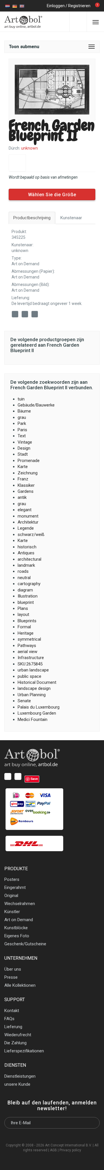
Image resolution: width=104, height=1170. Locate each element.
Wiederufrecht (17, 1034)
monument (28, 516)
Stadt (23, 454)
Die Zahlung (15, 1042)
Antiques (26, 553)
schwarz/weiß (31, 534)
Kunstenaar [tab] (71, 217)
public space (29, 676)
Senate (24, 700)
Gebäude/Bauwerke (36, 405)
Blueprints (27, 620)
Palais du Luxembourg (39, 707)
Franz (23, 479)
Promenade (29, 460)
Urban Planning (32, 694)
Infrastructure (31, 657)
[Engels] (22, 6)
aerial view (27, 651)
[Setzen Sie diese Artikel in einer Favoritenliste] (17, 162)
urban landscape (33, 670)
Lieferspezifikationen (24, 1050)
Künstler (12, 911)
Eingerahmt (15, 887)
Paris (22, 429)
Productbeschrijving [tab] (32, 217)
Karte (23, 466)
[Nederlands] (7, 6)
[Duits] (14, 6)
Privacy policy (70, 1150)
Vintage (25, 442)
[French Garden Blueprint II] (52, 89)
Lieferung (13, 1026)
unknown (20, 250)
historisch (27, 546)
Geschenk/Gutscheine (25, 943)
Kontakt (11, 1010)
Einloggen (56, 5)
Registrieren (79, 5)
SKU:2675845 (30, 664)
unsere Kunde (17, 1084)
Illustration (28, 596)
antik (22, 497)
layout (23, 614)
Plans (23, 608)
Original (11, 895)
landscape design (34, 688)
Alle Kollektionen (20, 985)
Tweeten (25, 315)
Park (22, 423)
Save (41, 315)
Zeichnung (28, 473)
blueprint (26, 602)
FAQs (9, 1018)
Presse (11, 977)
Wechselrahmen (19, 903)
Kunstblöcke (16, 927)
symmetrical (29, 639)
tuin (21, 399)
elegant (24, 509)
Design (24, 448)
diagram (25, 590)
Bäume (24, 411)
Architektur (28, 522)
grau (22, 417)
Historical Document (37, 682)
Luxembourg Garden (37, 713)
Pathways (27, 645)
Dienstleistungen (20, 1076)
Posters (11, 879)
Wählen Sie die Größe (52, 194)
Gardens (26, 491)
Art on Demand (25, 264)
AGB (53, 1150)
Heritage (26, 633)
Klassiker (26, 485)
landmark (26, 565)
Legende (26, 528)
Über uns (12, 969)
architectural (29, 559)
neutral (24, 577)
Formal (24, 626)
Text (22, 435)
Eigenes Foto (16, 935)
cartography (29, 583)
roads (23, 571)
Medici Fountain (32, 719)
